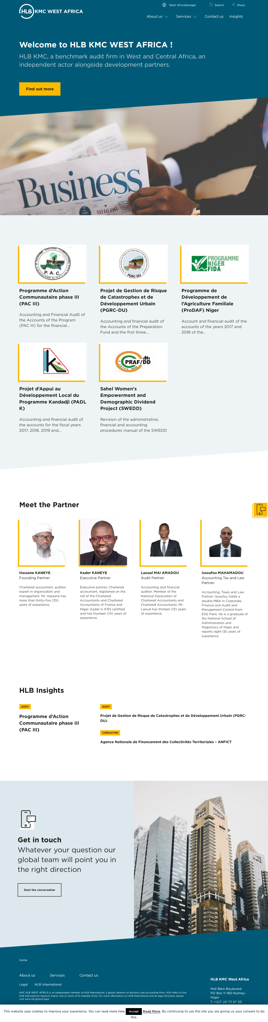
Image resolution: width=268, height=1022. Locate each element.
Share (241, 5)
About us (154, 16)
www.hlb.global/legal (37, 999)
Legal (23, 984)
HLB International (48, 984)
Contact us (214, 16)
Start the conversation (39, 889)
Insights (236, 16)
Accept (134, 1011)
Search (219, 5)
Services (183, 16)
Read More (151, 1011)
